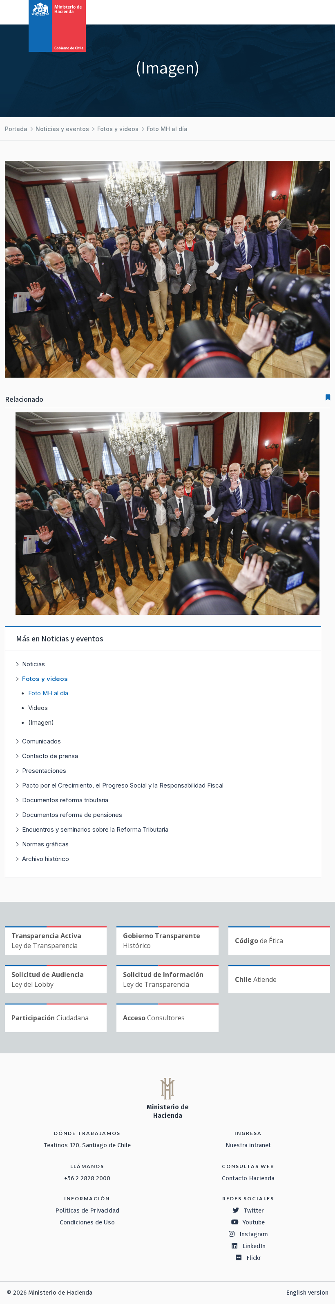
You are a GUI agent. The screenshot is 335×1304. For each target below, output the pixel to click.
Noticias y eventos (62, 128)
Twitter (253, 1210)
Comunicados (41, 741)
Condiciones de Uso (87, 1222)
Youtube (254, 1222)
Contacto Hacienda (248, 1178)
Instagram (253, 1234)
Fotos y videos (117, 128)
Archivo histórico (45, 859)
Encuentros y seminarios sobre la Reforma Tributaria (95, 829)
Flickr (253, 1258)
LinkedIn (254, 1246)
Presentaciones (44, 770)
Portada (16, 128)
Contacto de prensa (50, 756)
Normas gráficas (45, 844)
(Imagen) (41, 722)
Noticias (33, 664)
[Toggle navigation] (295, 11)
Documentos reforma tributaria (65, 800)
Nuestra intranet (248, 1145)
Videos (38, 708)
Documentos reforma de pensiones (72, 815)
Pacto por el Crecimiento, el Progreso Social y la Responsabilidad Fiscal (122, 785)
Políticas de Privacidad (87, 1210)
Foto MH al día (167, 128)
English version (307, 1292)
